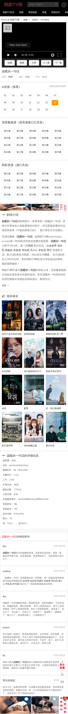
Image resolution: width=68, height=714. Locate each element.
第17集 (20, 152)
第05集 (58, 131)
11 (30, 102)
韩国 (10, 77)
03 (21, 95)
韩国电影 (32, 12)
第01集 (7, 131)
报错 (22, 62)
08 (5, 102)
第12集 (20, 145)
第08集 (32, 138)
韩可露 (16, 584)
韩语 (46, 254)
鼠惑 (4, 408)
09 (13, 102)
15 (5, 109)
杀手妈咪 (6, 371)
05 (38, 95)
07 (55, 95)
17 (21, 109)
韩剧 (21, 12)
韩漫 (44, 12)
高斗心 (34, 250)
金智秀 (53, 245)
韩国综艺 (55, 12)
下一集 (58, 62)
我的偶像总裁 (30, 445)
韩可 (49, 250)
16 (13, 109)
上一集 (46, 62)
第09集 (45, 138)
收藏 (10, 62)
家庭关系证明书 (53, 371)
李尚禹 (25, 250)
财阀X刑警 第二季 (54, 334)
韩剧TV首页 (8, 12)
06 (47, 95)
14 (55, 102)
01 (5, 95)
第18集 (32, 152)
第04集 (45, 131)
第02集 (20, 131)
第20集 (58, 152)
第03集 (32, 131)
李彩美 (42, 250)
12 (38, 102)
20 (47, 109)
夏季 (26, 408)
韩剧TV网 (13, 4)
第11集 (7, 145)
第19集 (45, 152)
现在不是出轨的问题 (11, 334)
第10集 (58, 138)
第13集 (32, 145)
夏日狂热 (50, 445)
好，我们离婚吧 (53, 408)
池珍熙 (33, 581)
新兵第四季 (7, 445)
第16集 (7, 152)
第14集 (45, 145)
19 (38, 109)
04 (30, 95)
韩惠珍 (9, 250)
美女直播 (62, 666)
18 (30, 109)
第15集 (58, 145)
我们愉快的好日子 (32, 371)
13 (46, 102)
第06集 (7, 138)
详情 (4, 285)
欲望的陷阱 (29, 334)
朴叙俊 (17, 250)
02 (13, 95)
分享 (34, 62)
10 (21, 102)
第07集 (20, 138)
